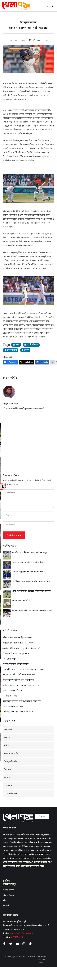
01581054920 (17, 937)
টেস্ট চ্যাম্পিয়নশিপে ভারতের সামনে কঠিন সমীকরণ (31, 591)
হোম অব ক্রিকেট (10, 793)
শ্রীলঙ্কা (26, 350)
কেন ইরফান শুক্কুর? (10, 658)
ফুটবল (6, 745)
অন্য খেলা (8, 729)
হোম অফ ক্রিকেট (8, 895)
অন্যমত (7, 737)
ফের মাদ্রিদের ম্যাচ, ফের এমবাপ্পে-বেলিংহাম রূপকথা (32, 610)
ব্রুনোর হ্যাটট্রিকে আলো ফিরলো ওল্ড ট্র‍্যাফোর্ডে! (21, 648)
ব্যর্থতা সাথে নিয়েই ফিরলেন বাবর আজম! (18, 643)
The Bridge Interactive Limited (41, 959)
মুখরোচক (7, 777)
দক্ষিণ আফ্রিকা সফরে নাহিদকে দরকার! (17, 637)
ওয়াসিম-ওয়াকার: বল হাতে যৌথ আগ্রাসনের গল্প (31, 581)
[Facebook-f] (4, 943)
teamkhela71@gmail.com (21, 933)
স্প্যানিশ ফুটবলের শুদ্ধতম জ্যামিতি (15, 664)
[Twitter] (10, 943)
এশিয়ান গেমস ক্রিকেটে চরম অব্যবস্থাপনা (18, 680)
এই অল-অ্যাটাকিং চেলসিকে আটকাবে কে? (28, 571)
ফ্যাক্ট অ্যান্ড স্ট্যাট (11, 753)
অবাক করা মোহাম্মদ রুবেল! (13, 706)
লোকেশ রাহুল (12, 350)
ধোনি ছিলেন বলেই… (11, 695)
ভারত (17, 344)
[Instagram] (23, 943)
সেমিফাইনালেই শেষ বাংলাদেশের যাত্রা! (18, 711)
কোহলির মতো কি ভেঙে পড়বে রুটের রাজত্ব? (29, 552)
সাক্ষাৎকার (8, 785)
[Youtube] (17, 943)
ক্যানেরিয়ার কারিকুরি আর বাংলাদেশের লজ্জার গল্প (22, 701)
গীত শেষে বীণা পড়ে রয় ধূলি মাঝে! (16, 653)
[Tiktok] (30, 943)
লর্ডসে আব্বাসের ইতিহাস (21, 600)
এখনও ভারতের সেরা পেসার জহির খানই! (28, 562)
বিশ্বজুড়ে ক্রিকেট (28, 22)
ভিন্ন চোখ (7, 769)
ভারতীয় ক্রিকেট (32, 344)
